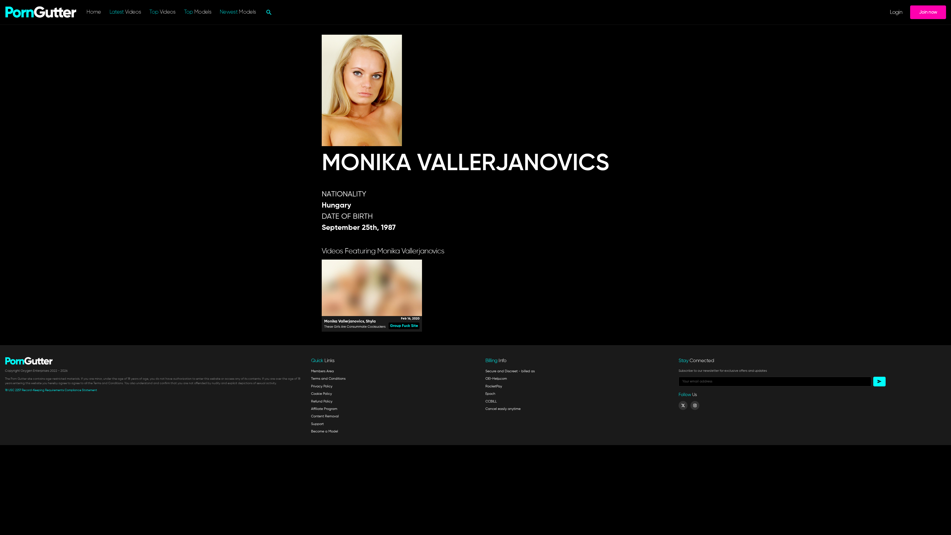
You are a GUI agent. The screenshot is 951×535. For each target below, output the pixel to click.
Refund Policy (321, 401)
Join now (928, 12)
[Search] (268, 12)
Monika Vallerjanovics (344, 321)
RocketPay (493, 386)
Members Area (322, 371)
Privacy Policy (321, 386)
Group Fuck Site (404, 326)
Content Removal (325, 416)
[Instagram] (694, 405)
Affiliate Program (324, 409)
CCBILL (491, 401)
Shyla (371, 321)
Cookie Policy (321, 394)
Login (896, 12)
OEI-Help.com (496, 378)
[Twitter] (683, 405)
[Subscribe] (879, 381)
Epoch (490, 394)
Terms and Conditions (328, 378)
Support (317, 424)
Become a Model (324, 431)
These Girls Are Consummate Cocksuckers (355, 326)
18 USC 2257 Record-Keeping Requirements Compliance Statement (51, 390)
